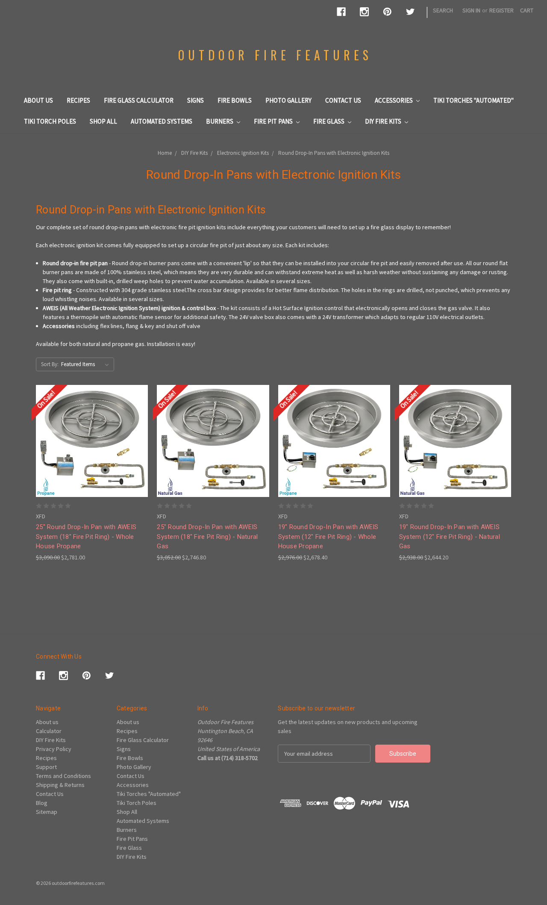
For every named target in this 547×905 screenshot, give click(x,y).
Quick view (92, 425)
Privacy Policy (53, 749)
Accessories (394, 100)
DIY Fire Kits (384, 121)
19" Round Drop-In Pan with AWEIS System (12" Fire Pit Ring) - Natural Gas (449, 536)
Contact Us (343, 100)
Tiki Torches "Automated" (473, 100)
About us (38, 100)
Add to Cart (92, 456)
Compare (89, 441)
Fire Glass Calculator (139, 100)
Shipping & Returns (60, 785)
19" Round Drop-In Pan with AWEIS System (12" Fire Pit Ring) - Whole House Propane (328, 536)
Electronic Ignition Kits (243, 153)
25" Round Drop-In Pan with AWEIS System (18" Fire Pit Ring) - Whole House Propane (86, 536)
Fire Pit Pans (274, 121)
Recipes (78, 100)
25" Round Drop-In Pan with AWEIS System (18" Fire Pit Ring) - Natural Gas (207, 536)
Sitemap (46, 812)
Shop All (103, 121)
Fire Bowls (235, 100)
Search (443, 10)
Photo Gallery (288, 100)
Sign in (471, 10)
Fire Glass (329, 121)
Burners (220, 121)
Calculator (49, 731)
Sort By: (50, 364)
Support (46, 767)
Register (501, 10)
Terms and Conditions (63, 776)
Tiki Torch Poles (50, 121)
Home (165, 153)
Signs (195, 100)
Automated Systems (161, 121)
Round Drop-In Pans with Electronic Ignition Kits (333, 153)
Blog (41, 803)
